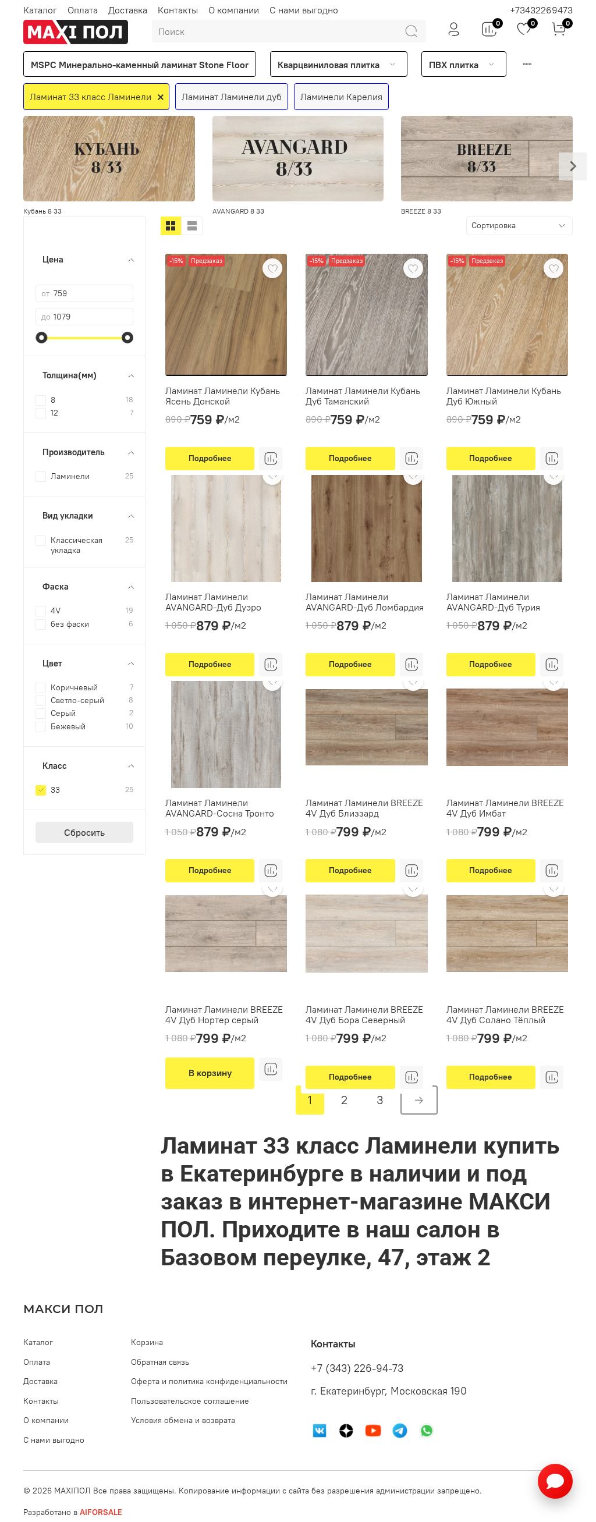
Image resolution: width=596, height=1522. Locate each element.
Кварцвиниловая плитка (328, 64)
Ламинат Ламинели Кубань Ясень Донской (222, 396)
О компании (233, 10)
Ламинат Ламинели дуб (232, 96)
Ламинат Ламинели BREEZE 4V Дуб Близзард (364, 808)
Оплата (83, 10)
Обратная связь (160, 1362)
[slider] (41, 337)
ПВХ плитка (453, 64)
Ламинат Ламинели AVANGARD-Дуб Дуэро (213, 602)
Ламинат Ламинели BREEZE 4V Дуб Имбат (505, 808)
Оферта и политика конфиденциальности (209, 1381)
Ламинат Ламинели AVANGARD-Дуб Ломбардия (365, 602)
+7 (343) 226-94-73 (357, 1368)
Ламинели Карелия (341, 96)
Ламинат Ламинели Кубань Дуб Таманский (363, 396)
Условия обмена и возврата (183, 1420)
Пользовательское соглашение (190, 1401)
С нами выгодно (303, 10)
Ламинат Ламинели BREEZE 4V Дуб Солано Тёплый (505, 1014)
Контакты (178, 10)
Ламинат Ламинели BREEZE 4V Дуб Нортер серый (224, 1014)
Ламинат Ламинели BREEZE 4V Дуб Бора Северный (364, 1014)
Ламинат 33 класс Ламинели (90, 96)
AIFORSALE (101, 1512)
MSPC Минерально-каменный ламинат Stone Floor (140, 64)
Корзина (147, 1342)
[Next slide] (573, 166)
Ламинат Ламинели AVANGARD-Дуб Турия (493, 602)
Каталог (40, 10)
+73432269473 (541, 10)
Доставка (127, 10)
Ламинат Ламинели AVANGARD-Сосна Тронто (219, 808)
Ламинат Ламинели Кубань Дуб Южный (503, 396)
